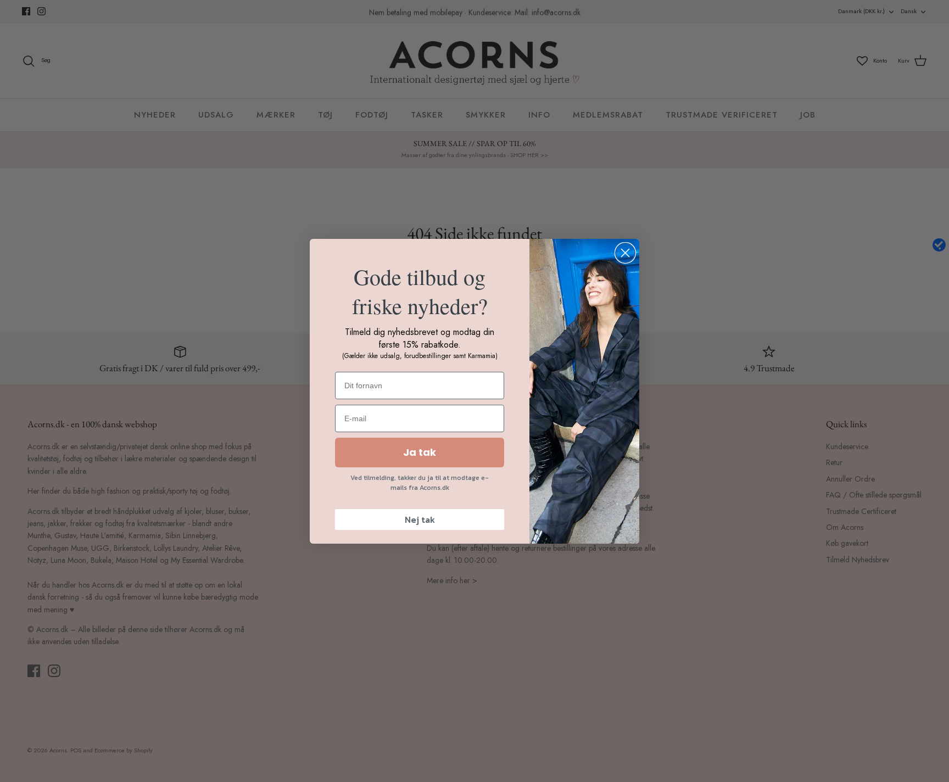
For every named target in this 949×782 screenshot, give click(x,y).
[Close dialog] (625, 252)
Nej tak (420, 519)
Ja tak (419, 452)
